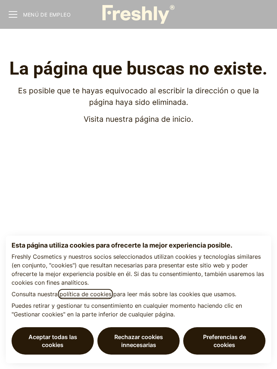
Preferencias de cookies (224, 340)
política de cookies (85, 294)
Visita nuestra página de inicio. (138, 119)
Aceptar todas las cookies (52, 340)
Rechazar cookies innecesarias (138, 340)
